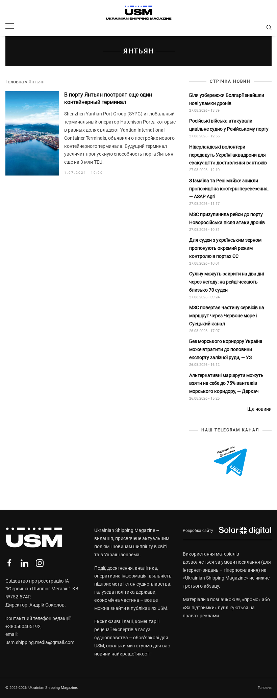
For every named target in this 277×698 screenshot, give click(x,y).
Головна (14, 81)
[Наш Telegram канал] (230, 461)
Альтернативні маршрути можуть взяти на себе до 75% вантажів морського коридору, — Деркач (226, 383)
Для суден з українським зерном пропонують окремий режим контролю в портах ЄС (225, 248)
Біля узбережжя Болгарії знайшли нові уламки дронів (226, 99)
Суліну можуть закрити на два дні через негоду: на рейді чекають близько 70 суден (226, 282)
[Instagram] (40, 563)
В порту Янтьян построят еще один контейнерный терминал (108, 98)
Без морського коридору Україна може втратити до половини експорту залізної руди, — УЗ (225, 349)
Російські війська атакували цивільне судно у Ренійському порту (229, 125)
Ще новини (259, 409)
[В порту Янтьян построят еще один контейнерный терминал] (32, 133)
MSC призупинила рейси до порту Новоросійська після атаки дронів (227, 218)
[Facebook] (9, 563)
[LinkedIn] (24, 563)
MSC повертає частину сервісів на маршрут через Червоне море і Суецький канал (226, 315)
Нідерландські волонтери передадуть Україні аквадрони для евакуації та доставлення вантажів (228, 155)
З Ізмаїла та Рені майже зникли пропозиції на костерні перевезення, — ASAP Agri (229, 188)
